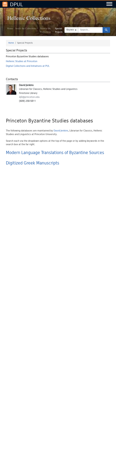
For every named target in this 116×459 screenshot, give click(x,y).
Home (10, 28)
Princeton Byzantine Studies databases (27, 56)
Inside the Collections (25, 28)
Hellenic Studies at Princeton (21, 61)
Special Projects (59, 30)
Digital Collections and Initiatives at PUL (28, 66)
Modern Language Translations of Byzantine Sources (55, 153)
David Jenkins (61, 130)
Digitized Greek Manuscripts (32, 163)
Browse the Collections (45, 30)
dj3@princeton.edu (29, 97)
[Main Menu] (109, 4)
